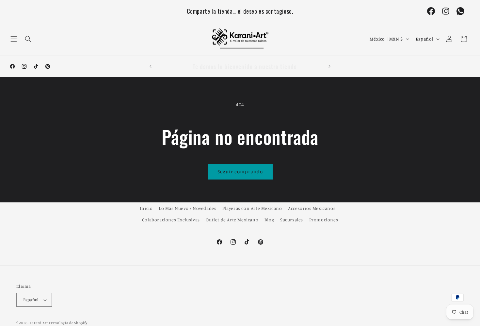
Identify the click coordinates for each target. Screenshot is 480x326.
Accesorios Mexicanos (311, 208)
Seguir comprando (240, 171)
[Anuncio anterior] (150, 66)
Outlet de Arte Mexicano (232, 219)
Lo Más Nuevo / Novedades (187, 208)
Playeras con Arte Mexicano (252, 208)
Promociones (323, 219)
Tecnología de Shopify (68, 322)
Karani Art (39, 322)
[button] (14, 39)
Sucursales (291, 219)
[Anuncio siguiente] (329, 66)
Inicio (146, 208)
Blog (269, 219)
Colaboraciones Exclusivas (171, 219)
